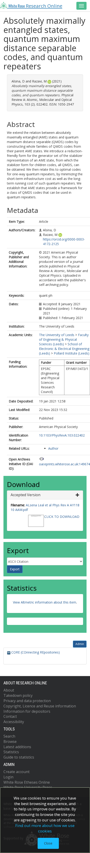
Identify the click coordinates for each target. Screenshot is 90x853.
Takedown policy (18, 695)
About (8, 690)
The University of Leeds (56, 335)
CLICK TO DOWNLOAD (61, 516)
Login (8, 777)
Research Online (35, 6)
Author (53, 448)
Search (9, 736)
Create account (16, 771)
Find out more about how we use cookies (45, 828)
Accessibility (13, 721)
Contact (10, 716)
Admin (79, 644)
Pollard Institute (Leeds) (71, 353)
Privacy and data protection (27, 700)
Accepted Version (25, 494)
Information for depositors (26, 711)
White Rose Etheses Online (26, 782)
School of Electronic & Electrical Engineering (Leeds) (64, 348)
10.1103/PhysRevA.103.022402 (62, 435)
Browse (10, 741)
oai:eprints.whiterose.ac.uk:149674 (64, 464)
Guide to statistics (18, 757)
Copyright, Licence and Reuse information (39, 706)
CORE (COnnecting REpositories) (35, 652)
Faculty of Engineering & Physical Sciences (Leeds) (64, 339)
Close (48, 843)
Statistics (11, 751)
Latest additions (17, 746)
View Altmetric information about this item (44, 602)
